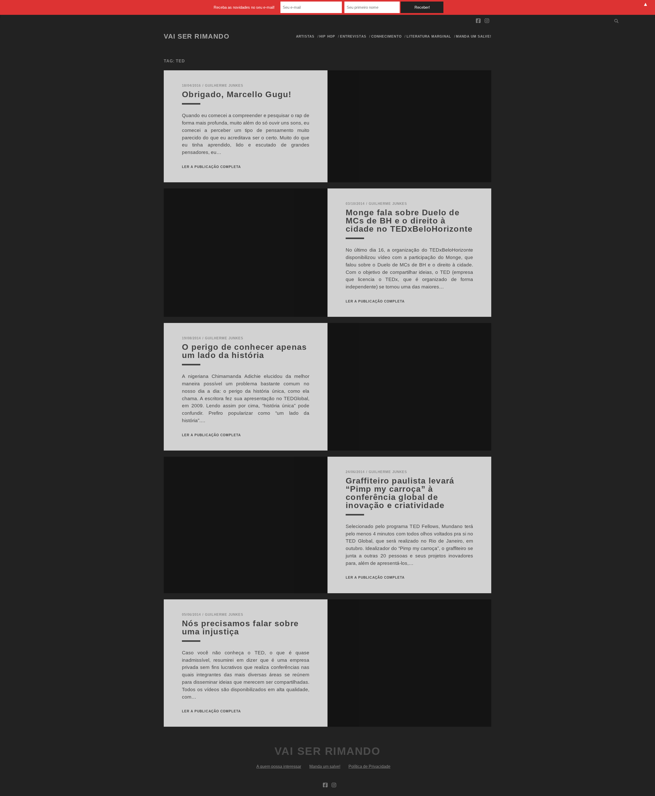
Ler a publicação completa (211, 167)
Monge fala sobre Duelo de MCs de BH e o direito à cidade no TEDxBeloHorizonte (409, 220)
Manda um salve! (473, 36)
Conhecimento (386, 36)
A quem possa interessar (278, 766)
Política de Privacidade (369, 766)
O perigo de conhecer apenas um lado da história (244, 351)
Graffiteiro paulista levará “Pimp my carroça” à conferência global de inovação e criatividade (400, 493)
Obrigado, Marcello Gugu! (237, 94)
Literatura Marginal (429, 36)
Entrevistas (353, 36)
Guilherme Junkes (224, 85)
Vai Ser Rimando (196, 36)
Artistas (305, 36)
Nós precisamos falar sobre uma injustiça (240, 627)
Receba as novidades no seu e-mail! (244, 7)
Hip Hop (327, 36)
